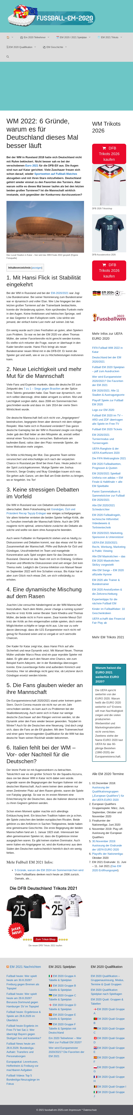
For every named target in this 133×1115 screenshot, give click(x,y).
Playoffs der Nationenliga (107, 853)
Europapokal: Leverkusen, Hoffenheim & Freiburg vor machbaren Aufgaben (22, 1066)
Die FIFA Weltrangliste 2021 (109, 458)
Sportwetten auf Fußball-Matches (55, 173)
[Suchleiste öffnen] (7, 57)
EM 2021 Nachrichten (25, 967)
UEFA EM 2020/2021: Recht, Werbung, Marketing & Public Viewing (108, 546)
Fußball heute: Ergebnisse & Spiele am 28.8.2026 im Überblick (23, 1016)
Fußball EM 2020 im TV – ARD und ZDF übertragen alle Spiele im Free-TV (107, 419)
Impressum (75, 1109)
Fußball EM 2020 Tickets (107, 429)
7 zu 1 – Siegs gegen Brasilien (42, 388)
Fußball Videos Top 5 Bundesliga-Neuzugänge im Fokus (23, 1079)
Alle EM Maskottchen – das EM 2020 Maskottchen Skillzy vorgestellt (108, 560)
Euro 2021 (31, 165)
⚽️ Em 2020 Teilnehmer (33, 37)
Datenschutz (90, 1109)
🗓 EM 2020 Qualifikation (19, 47)
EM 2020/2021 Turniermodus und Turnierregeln (103, 439)
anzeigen (37, 267)
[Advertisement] (66, 86)
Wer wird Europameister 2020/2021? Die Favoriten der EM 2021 (107, 381)
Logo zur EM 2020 (103, 409)
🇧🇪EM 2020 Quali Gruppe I (110, 1086)
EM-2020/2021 (59, 293)
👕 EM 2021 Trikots (107, 37)
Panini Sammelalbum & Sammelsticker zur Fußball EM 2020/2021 (108, 495)
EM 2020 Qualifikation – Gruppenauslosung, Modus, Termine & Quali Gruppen (107, 980)
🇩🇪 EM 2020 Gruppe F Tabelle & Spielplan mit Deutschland (62, 1028)
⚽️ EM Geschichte (53, 47)
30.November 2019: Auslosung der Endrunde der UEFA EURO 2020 (107, 845)
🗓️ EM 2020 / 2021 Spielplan (71, 37)
